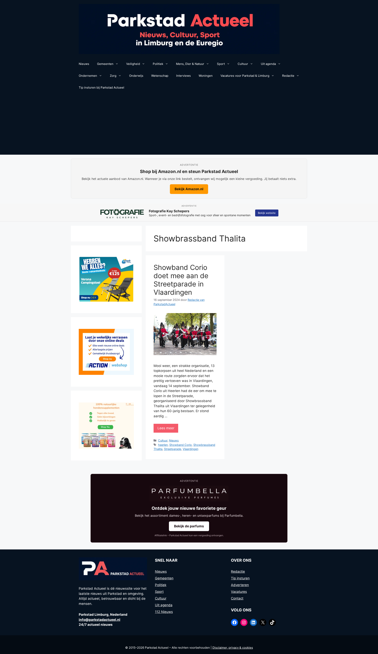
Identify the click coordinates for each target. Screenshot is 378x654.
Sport (221, 64)
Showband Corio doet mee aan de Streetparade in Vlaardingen (181, 279)
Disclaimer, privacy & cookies (232, 647)
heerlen (163, 444)
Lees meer (166, 428)
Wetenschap (159, 76)
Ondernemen (88, 76)
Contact (237, 598)
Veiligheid (133, 64)
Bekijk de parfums (189, 526)
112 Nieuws (164, 612)
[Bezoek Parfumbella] (189, 493)
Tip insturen (240, 578)
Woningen (206, 76)
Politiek (158, 64)
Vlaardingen (190, 449)
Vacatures (239, 592)
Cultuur (243, 64)
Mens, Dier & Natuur (190, 64)
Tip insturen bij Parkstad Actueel (101, 87)
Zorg (113, 76)
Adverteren (240, 585)
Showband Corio (180, 444)
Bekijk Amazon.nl (189, 189)
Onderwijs (136, 76)
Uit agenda (268, 64)
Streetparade (172, 449)
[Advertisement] (189, 125)
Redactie (288, 76)
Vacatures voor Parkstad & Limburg (244, 76)
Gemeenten (105, 64)
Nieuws (84, 64)
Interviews (183, 76)
